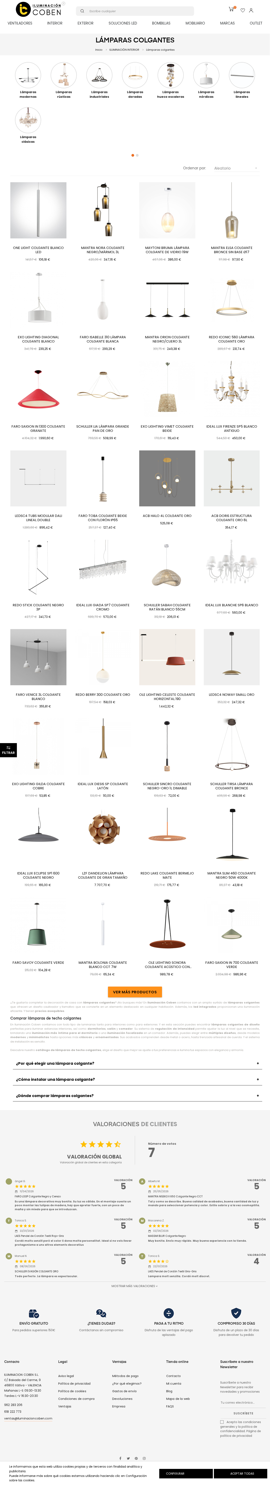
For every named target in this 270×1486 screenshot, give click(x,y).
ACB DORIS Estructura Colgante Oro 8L (231, 518)
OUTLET (256, 23)
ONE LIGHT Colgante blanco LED (38, 250)
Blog (169, 1391)
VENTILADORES (20, 23)
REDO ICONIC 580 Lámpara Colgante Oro (231, 339)
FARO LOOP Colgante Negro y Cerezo (38, 1196)
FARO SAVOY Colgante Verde (38, 963)
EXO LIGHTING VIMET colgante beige (167, 428)
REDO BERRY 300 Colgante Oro (103, 695)
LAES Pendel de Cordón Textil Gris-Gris (172, 1271)
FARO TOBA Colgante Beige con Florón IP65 (102, 518)
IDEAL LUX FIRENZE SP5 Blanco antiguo (231, 428)
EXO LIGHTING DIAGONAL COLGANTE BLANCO (38, 339)
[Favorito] (243, 11)
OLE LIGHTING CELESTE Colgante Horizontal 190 (167, 697)
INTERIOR (54, 23)
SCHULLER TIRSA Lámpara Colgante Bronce (231, 786)
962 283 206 (13, 1405)
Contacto (173, 1376)
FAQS (170, 1406)
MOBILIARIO (195, 23)
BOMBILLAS (161, 23)
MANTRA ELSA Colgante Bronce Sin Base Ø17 (231, 250)
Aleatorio (236, 168)
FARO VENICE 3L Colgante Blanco (38, 697)
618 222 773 (13, 1412)
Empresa (118, 1406)
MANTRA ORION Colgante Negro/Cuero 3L (167, 339)
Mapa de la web (178, 1399)
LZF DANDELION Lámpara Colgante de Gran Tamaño (102, 875)
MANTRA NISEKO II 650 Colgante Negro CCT (175, 1196)
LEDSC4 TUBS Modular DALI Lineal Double (38, 518)
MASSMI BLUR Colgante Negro (167, 1236)
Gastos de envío (124, 1391)
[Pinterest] (136, 1459)
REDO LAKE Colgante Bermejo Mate (167, 875)
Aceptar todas (242, 1473)
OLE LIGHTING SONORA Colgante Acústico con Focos (167, 965)
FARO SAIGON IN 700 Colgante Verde (231, 965)
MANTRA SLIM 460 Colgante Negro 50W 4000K (231, 875)
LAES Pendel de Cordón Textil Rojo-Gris (39, 1236)
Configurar (174, 1473)
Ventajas (64, 1406)
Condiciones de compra (76, 1399)
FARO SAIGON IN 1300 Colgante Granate (38, 428)
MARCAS (227, 23)
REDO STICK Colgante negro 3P (38, 607)
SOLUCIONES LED (123, 23)
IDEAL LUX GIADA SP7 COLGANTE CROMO (103, 607)
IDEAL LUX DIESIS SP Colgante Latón (103, 786)
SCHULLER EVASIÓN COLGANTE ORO (36, 1271)
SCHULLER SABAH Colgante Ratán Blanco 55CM (167, 607)
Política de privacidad (74, 1383)
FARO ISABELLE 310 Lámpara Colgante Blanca (103, 339)
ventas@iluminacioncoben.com (28, 1418)
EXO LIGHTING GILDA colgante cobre (38, 786)
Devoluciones (122, 1399)
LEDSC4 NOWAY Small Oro (231, 695)
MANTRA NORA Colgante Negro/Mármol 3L (102, 250)
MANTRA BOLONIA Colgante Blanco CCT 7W (102, 965)
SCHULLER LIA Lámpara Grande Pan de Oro (102, 428)
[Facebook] (120, 1459)
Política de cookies (72, 1391)
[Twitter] (128, 1459)
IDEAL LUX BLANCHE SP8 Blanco (231, 605)
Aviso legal (66, 1376)
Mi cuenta (173, 1383)
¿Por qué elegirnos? (127, 1383)
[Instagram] (144, 1459)
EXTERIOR (85, 23)
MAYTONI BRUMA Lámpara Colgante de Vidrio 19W (167, 250)
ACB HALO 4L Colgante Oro (167, 516)
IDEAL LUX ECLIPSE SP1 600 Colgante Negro (38, 875)
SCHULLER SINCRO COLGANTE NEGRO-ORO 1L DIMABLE (167, 786)
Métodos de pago (125, 1376)
